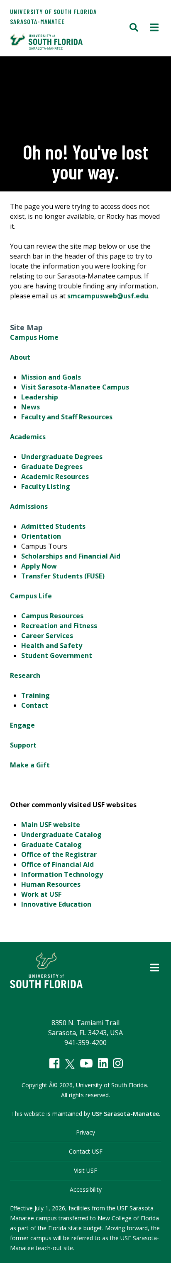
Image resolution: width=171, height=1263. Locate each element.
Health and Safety (51, 645)
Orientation (41, 536)
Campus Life (31, 595)
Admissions (29, 506)
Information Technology (62, 874)
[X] (70, 1064)
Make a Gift (30, 764)
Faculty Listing (45, 486)
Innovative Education (56, 904)
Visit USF (85, 1170)
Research (25, 675)
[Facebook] (54, 1063)
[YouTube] (86, 1063)
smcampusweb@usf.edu (107, 295)
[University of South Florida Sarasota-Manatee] (68, 41)
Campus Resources (52, 615)
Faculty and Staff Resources (66, 416)
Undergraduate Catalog (61, 834)
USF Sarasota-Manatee (125, 1114)
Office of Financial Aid (57, 864)
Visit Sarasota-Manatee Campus (75, 387)
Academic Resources (55, 476)
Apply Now (39, 566)
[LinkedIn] (103, 1063)
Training (35, 695)
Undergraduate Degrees (62, 456)
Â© (53, 1085)
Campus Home (34, 337)
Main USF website (50, 824)
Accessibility (86, 1189)
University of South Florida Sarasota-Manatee (53, 16)
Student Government (56, 655)
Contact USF (86, 1151)
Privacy (85, 1132)
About (20, 357)
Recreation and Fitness (59, 625)
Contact (34, 705)
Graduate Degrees (52, 466)
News (30, 406)
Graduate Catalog (51, 844)
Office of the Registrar (59, 854)
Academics (28, 436)
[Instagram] (118, 1063)
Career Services (47, 635)
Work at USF (41, 894)
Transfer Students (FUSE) (63, 576)
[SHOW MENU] (154, 28)
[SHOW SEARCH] (134, 28)
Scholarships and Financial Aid (70, 556)
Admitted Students (53, 526)
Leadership (39, 397)
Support (23, 745)
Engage (22, 725)
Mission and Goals (51, 377)
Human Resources (51, 884)
